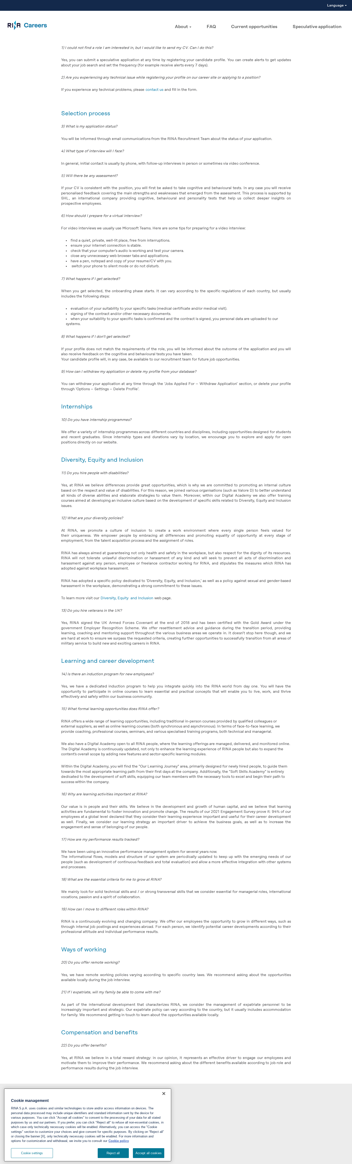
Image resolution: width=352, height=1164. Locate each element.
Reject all (113, 1153)
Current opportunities (254, 26)
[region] (87, 1125)
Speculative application (317, 26)
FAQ (211, 26)
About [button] (182, 26)
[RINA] (24, 25)
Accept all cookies (149, 1153)
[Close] (164, 1093)
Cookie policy (118, 1141)
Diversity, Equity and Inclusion (127, 598)
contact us (154, 90)
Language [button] (335, 5)
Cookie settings (32, 1153)
